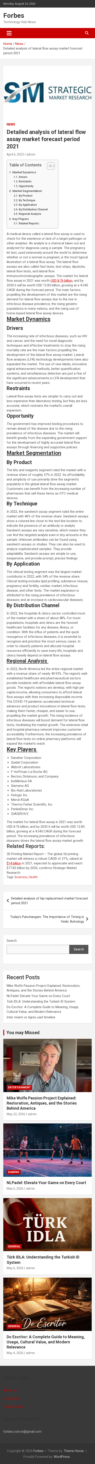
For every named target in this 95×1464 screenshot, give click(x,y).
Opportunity (26, 186)
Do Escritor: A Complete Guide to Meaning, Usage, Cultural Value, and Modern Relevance (46, 1342)
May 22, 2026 (16, 1114)
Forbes (13, 15)
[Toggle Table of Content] (49, 166)
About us (10, 1390)
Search (12, 941)
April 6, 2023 (15, 154)
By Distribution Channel (33, 209)
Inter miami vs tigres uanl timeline (31, 1017)
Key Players (20, 219)
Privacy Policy (13, 1407)
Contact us (11, 1398)
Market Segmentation (27, 191)
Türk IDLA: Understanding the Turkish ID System (41, 1001)
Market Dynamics (24, 172)
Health (33, 877)
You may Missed (23, 1032)
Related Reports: (29, 223)
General (14, 1246)
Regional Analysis (30, 213)
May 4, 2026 (15, 1353)
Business (21, 877)
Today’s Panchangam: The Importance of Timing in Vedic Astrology (47, 919)
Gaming (13, 1172)
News (11, 124)
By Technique (27, 200)
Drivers (23, 177)
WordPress (62, 1457)
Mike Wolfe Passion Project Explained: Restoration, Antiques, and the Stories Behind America (42, 1103)
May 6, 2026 (15, 1188)
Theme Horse (74, 1451)
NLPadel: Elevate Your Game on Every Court (38, 996)
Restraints (25, 181)
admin (31, 154)
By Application (28, 204)
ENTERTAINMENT (19, 1087)
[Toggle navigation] (9, 33)
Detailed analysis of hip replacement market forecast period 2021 (49, 900)
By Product (25, 195)
